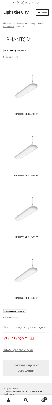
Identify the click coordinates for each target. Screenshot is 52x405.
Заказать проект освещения (26, 367)
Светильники (21, 23)
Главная (10, 23)
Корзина (40, 398)
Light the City (16, 12)
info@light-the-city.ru (18, 350)
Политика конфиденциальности (15, 391)
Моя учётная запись (8, 400)
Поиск (26, 400)
